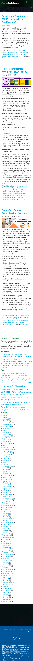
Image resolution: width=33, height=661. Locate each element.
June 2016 (6, 541)
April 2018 (6, 515)
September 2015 (8, 558)
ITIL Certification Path (9, 317)
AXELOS (8, 186)
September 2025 (8, 428)
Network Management (11, 404)
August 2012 (6, 575)
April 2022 (6, 472)
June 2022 (6, 468)
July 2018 (5, 509)
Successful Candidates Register (13, 323)
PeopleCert (5, 54)
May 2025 (6, 432)
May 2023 (6, 460)
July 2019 (5, 502)
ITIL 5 (14, 389)
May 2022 (6, 470)
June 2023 (6, 458)
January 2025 (7, 434)
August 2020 (6, 489)
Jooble (17, 633)
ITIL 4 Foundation (18, 386)
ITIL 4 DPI (9, 386)
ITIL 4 (10, 50)
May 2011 (6, 594)
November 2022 (8, 466)
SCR (16, 323)
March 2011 (6, 598)
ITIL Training (24, 52)
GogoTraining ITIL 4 (14, 380)
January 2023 (7, 462)
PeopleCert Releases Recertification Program (14, 211)
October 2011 (7, 590)
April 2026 (6, 419)
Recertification (6, 56)
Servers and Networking (15, 410)
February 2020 (7, 494)
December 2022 (7, 464)
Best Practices (22, 376)
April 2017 (6, 528)
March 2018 (6, 517)
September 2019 (8, 500)
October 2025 (7, 426)
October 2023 (7, 451)
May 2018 (6, 513)
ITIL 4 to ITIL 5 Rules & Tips (11, 360)
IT (18, 383)
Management (26, 402)
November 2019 (8, 498)
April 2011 (6, 596)
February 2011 (7, 600)
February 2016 (7, 549)
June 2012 (6, 577)
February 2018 (7, 519)
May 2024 (6, 442)
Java (11, 402)
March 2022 (6, 474)
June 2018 (6, 511)
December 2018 (7, 504)
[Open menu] (30, 3)
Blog (25, 631)
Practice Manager (7, 197)
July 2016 (5, 539)
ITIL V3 (11, 400)
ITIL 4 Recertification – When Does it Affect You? (15, 70)
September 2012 (8, 573)
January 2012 (7, 585)
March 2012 (6, 581)
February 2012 (7, 583)
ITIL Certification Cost (21, 392)
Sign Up (29, 631)
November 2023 (8, 449)
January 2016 (7, 551)
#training (10, 373)
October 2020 (7, 485)
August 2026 (6, 415)
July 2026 (5, 417)
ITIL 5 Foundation (20, 389)
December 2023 (7, 447)
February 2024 (7, 443)
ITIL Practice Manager (12, 192)
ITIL (7, 50)
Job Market (18, 402)
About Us (6, 629)
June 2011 (6, 592)
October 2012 (7, 571)
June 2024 (6, 440)
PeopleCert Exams (22, 319)
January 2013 (7, 566)
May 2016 (6, 543)
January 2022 (7, 477)
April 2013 (6, 564)
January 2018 (7, 521)
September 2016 (8, 538)
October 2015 (7, 556)
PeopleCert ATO (16, 407)
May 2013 (6, 562)
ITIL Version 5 (17, 400)
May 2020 (6, 490)
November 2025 (8, 425)
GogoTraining (25, 378)
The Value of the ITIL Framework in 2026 (15, 354)
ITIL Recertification (13, 52)
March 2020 (6, 492)
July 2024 (5, 438)
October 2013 (7, 560)
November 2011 (8, 588)
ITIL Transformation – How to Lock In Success (17, 362)
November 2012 (8, 569)
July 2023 (5, 457)
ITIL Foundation (18, 394)
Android (16, 373)
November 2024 (8, 436)
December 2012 (7, 568)
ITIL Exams (9, 394)
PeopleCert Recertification (17, 54)
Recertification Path (17, 56)
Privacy (5, 631)
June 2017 (6, 524)
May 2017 (6, 526)
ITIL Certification (18, 50)
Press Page (20, 629)
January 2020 (7, 496)
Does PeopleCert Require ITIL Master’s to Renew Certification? (15, 19)
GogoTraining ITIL (5, 380)
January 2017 (7, 534)
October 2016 (7, 536)
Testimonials (28, 629)
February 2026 (7, 423)
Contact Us (12, 629)
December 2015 (7, 553)
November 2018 (8, 506)
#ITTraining (4, 373)
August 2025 (6, 430)
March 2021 (6, 483)
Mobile (2, 404)
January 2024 (7, 445)
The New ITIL (25, 410)
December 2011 (7, 586)
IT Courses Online (23, 383)
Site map (19, 631)
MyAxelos (23, 194)
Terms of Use (12, 631)
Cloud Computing (15, 378)
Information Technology (9, 383)
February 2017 (7, 532)
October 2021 (7, 479)
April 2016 (6, 545)
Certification (15, 315)
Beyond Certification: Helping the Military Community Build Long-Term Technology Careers (16, 365)
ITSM (8, 403)
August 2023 (6, 455)
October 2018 (7, 507)
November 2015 (8, 554)
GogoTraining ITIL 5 (24, 380)
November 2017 (8, 522)
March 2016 (6, 547)
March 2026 (6, 421)
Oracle (19, 404)
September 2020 (8, 487)
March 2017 (6, 530)
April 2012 (6, 579)
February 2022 (7, 475)
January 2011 (7, 601)
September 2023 (8, 453)
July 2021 (5, 481)
